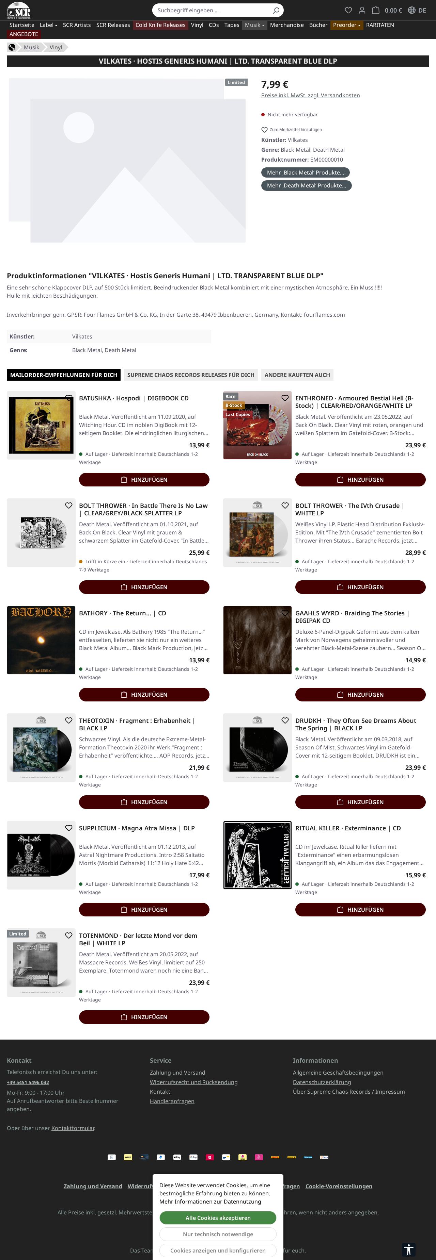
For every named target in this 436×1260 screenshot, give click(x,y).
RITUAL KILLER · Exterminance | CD (348, 828)
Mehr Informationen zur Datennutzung (210, 1201)
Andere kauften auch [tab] (297, 375)
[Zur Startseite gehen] (19, 10)
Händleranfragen (172, 1101)
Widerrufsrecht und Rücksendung (194, 1082)
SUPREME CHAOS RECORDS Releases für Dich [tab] (190, 375)
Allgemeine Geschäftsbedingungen (338, 1072)
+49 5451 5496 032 (28, 1082)
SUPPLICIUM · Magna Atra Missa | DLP (137, 828)
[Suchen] (276, 10)
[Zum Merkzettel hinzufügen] (67, 398)
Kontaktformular (72, 1128)
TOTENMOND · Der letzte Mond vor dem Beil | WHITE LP (138, 939)
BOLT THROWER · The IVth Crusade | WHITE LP (350, 509)
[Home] (12, 46)
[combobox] (210, 10)
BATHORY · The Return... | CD (122, 613)
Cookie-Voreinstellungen (339, 1186)
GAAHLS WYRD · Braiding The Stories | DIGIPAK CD (352, 616)
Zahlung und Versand (177, 1072)
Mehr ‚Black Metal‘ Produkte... (305, 172)
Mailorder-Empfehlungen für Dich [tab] (63, 375)
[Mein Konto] (362, 10)
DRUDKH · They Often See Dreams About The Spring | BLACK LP (355, 724)
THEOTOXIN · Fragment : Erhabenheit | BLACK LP (137, 724)
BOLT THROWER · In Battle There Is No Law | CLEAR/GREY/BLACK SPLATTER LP (143, 509)
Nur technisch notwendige (218, 1234)
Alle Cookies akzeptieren (218, 1218)
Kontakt (160, 1091)
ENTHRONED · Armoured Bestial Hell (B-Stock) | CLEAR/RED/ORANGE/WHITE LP (354, 401)
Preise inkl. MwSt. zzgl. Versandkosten (310, 95)
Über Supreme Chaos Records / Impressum (349, 1091)
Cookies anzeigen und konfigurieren (218, 1250)
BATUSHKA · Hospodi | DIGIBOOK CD (134, 398)
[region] (127, 163)
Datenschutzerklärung (322, 1082)
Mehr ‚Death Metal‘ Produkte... (306, 185)
